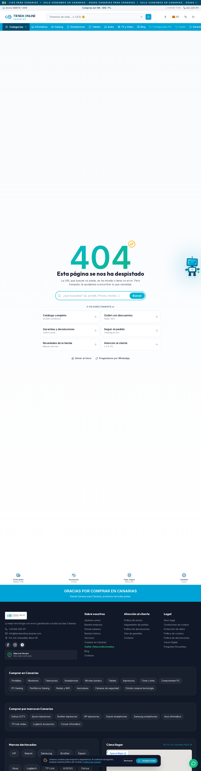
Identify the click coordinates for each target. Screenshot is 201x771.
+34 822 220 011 (17, 629)
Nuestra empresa (93, 624)
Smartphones (71, 680)
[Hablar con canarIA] (192, 267)
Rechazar (128, 761)
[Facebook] (8, 645)
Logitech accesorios (43, 724)
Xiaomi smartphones (116, 716)
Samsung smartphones (145, 716)
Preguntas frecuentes (175, 646)
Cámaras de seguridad (107, 688)
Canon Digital (170, 642)
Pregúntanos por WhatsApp (114, 358)
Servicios (89, 638)
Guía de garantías (133, 633)
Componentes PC (170, 680)
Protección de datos (174, 629)
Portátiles (16, 680)
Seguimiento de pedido (136, 624)
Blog (86, 651)
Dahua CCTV (18, 716)
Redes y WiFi (63, 688)
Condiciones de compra (176, 624)
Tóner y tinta (148, 680)
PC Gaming (17, 688)
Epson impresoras (41, 716)
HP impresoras (91, 716)
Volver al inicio (83, 358)
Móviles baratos (93, 680)
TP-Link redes (19, 724)
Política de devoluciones (137, 629)
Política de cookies (174, 633)
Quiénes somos (92, 620)
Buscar (137, 295)
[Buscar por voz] (141, 17)
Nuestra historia (92, 633)
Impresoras (129, 680)
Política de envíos (133, 620)
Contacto (89, 655)
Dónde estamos (92, 629)
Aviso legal (169, 620)
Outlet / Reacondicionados (99, 646)
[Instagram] (15, 645)
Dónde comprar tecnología (140, 688)
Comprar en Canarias (95, 642)
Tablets (112, 680)
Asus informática (172, 716)
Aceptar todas (149, 761)
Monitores (33, 680)
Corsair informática (70, 724)
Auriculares (82, 688)
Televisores (51, 680)
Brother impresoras (67, 716)
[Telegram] (22, 645)
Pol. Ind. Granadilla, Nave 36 (179, 745)
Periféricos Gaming (39, 688)
